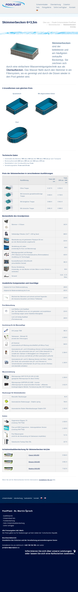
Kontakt (72, 7)
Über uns (46, 22)
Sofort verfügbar (60, 7)
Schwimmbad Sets (9, 518)
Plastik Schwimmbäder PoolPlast (64, 22)
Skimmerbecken (54, 25)
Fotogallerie (46, 7)
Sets (38, 7)
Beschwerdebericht (9, 538)
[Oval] (17, 135)
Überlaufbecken (14, 70)
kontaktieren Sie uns (45, 480)
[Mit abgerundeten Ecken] (47, 107)
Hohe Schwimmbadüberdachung (13, 523)
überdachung (18, 498)
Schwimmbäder (42, 4)
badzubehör (28, 498)
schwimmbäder (7, 498)
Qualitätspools (8, 516)
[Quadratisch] (17, 107)
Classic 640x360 (34, 455)
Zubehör (66, 4)
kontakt (36, 498)
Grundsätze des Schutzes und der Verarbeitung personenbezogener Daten (29, 540)
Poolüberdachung (9, 521)
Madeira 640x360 (34, 468)
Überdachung (55, 4)
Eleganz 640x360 (34, 462)
